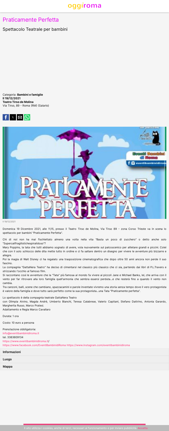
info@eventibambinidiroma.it (21, 333)
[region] (84, 61)
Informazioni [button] (12, 352)
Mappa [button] (7, 366)
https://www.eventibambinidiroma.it (25, 341)
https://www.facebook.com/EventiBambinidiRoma (34, 345)
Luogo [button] (7, 359)
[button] (6, 117)
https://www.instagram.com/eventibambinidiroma (98, 345)
